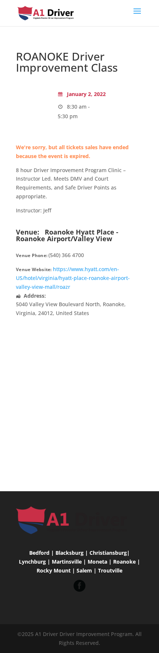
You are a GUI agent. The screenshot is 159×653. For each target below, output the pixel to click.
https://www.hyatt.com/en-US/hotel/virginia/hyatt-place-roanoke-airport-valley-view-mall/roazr (73, 278)
